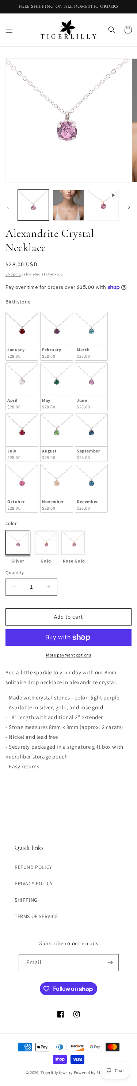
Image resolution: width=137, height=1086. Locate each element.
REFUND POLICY (33, 867)
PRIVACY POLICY (34, 883)
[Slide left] (8, 207)
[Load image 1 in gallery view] (33, 205)
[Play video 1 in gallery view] (103, 205)
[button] (9, 30)
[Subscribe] (110, 962)
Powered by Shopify (92, 1072)
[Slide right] (129, 207)
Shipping (13, 274)
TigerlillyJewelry (57, 1072)
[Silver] (17, 542)
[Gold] (46, 542)
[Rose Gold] (73, 542)
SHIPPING (26, 900)
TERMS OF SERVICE (36, 916)
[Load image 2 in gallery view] (68, 205)
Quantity (14, 572)
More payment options (68, 655)
